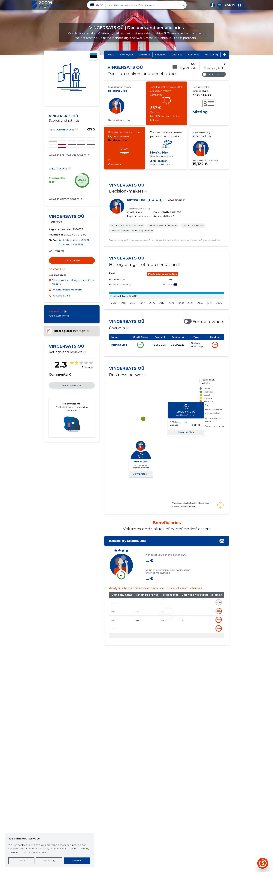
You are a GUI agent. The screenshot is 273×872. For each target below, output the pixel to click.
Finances (160, 54)
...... (113, 602)
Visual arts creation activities (127, 225)
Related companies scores (138, 209)
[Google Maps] (50, 282)
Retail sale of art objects (163, 225)
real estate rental (59, 315)
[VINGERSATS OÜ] (72, 78)
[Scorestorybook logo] (48, 4)
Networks (193, 54)
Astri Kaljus (158, 161)
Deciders (144, 54)
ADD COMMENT (71, 385)
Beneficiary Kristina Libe (127, 541)
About (21, 860)
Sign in (230, 4)
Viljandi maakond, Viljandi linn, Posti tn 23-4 (73, 282)
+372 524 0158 (61, 295)
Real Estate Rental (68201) (74, 240)
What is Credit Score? (64, 199)
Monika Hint (159, 152)
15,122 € (200, 164)
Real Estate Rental (193, 225)
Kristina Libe (117, 91)
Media (110, 54)
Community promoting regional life (132, 230)
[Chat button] (212, 5)
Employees (126, 54)
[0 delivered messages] (175, 67)
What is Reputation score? (67, 155)
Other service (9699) (70, 244)
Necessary (49, 860)
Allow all (77, 860)
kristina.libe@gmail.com (67, 289)
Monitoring (211, 54)
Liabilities (176, 54)
